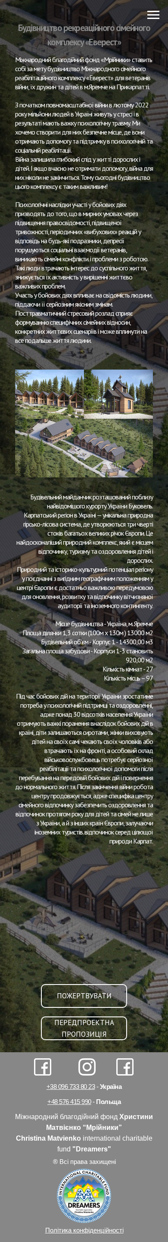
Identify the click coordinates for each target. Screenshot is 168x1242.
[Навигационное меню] (153, 15)
